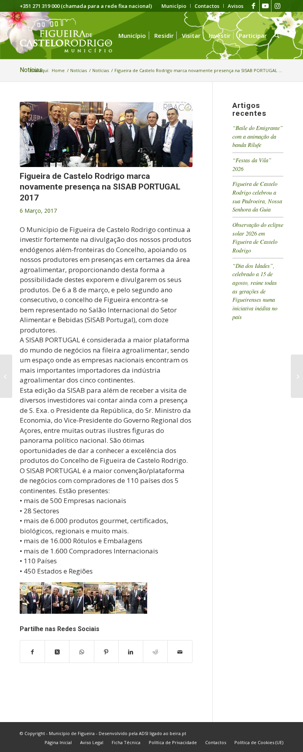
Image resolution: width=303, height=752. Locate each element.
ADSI (143, 733)
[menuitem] (174, 6)
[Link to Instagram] (277, 6)
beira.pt (178, 733)
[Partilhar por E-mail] (180, 652)
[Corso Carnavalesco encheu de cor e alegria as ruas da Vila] (6, 376)
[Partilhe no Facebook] (32, 652)
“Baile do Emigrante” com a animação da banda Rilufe (257, 136)
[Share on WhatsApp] (81, 652)
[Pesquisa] (277, 35)
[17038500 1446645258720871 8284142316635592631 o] (106, 134)
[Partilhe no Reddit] (155, 652)
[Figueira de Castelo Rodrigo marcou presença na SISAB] (297, 376)
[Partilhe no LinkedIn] (131, 652)
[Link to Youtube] (265, 6)
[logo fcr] (72, 35)
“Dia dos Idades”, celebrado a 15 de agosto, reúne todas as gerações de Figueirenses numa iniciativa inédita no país (254, 291)
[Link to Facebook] (253, 6)
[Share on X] (57, 652)
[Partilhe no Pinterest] (106, 652)
